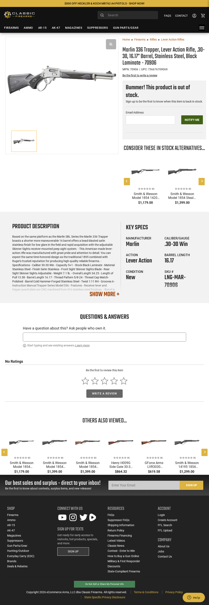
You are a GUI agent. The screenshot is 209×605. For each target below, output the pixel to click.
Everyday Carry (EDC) (20, 556)
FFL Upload (165, 530)
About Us (163, 546)
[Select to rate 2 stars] (95, 381)
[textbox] (104, 337)
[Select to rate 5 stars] (123, 381)
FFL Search (165, 525)
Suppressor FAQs (118, 520)
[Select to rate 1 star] (85, 381)
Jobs (161, 551)
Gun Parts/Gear (17, 545)
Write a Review (104, 393)
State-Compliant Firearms (124, 571)
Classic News (116, 545)
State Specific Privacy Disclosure (104, 597)
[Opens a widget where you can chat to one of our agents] (193, 598)
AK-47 (11, 530)
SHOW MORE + (104, 294)
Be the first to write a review (139, 75)
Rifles (153, 39)
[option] (62, 79)
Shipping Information (121, 525)
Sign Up (191, 485)
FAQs (167, 15)
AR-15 (11, 525)
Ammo (11, 520)
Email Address (135, 112)
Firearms (140, 39)
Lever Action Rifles (172, 39)
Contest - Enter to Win (121, 550)
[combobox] (128, 15)
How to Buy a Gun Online (123, 556)
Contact (181, 15)
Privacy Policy (174, 592)
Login (161, 515)
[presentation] (127, 181)
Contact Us (165, 556)
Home (126, 39)
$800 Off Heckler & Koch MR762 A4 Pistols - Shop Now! (104, 3)
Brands (11, 561)
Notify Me (192, 119)
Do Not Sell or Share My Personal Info (104, 584)
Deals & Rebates (17, 566)
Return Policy (116, 530)
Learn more (82, 345)
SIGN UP (73, 551)
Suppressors (15, 540)
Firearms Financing (120, 535)
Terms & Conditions (146, 592)
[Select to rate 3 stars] (104, 381)
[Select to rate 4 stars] (114, 381)
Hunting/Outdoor (18, 550)
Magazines (14, 535)
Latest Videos (116, 540)
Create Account (167, 520)
